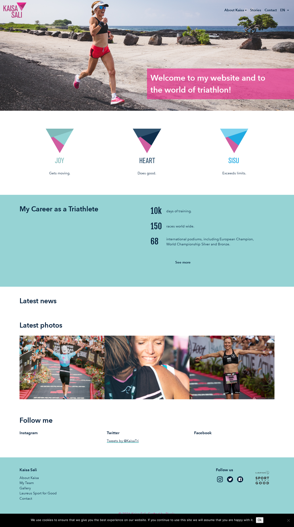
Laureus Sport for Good (38, 493)
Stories (255, 10)
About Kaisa (29, 478)
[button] (285, 10)
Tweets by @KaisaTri (123, 441)
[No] (288, 520)
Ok (260, 520)
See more (183, 262)
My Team (27, 483)
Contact (271, 10)
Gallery (25, 488)
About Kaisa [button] (234, 10)
